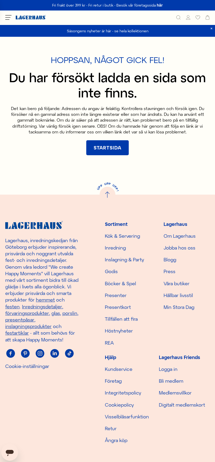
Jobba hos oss (179, 248)
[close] (211, 28)
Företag (113, 381)
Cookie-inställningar (27, 366)
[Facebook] (10, 353)
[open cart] (207, 17)
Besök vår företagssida (139, 5)
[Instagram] (40, 353)
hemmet (45, 300)
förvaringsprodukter (27, 313)
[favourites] (198, 17)
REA (109, 343)
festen (12, 306)
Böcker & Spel (120, 283)
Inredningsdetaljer (42, 306)
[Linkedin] (54, 353)
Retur (111, 428)
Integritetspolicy (123, 393)
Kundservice (118, 369)
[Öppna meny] (8, 17)
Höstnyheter (119, 331)
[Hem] (31, 17)
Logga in (168, 369)
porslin (69, 313)
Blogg (170, 259)
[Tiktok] (69, 353)
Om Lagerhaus (180, 236)
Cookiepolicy (119, 405)
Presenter (116, 295)
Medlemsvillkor (175, 393)
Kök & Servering (122, 236)
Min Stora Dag (179, 307)
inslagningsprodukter (28, 326)
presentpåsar (19, 320)
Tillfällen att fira (121, 319)
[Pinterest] (25, 353)
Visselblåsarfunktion (127, 416)
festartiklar (17, 333)
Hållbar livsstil (178, 295)
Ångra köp (116, 440)
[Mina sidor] (188, 17)
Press (169, 271)
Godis (111, 271)
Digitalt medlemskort (182, 405)
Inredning (115, 248)
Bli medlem (171, 381)
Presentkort (118, 307)
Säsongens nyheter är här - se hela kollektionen (107, 31)
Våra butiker (177, 283)
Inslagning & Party (124, 259)
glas (55, 313)
